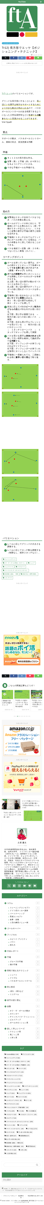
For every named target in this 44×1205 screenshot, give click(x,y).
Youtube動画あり (12, 1054)
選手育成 (31, 1146)
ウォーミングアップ (10, 559)
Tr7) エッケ (7, 94)
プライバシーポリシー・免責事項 (13, 1195)
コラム (22, 903)
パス (21, 1111)
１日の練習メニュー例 (24, 922)
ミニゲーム (24, 994)
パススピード (21, 566)
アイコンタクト (28, 1054)
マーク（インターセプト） (14, 1128)
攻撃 (22, 1006)
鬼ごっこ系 (24, 1034)
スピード (10, 1096)
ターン (28, 1100)
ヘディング (23, 1125)
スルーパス (22, 1096)
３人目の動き (11, 1153)
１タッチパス (8, 577)
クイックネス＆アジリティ (14, 1072)
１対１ (23, 1150)
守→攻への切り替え (25, 1132)
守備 (22, 957)
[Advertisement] (22, 81)
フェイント (10, 1125)
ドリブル (24, 978)
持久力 (24, 945)
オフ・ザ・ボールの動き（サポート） (14, 563)
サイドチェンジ (11, 1089)
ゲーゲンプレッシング (13, 1079)
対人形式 (22, 987)
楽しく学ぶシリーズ (22, 1029)
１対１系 (24, 1038)
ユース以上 (32, 1128)
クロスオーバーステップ (14, 1075)
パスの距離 (32, 1111)
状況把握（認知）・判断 (11, 574)
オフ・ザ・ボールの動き (24, 1011)
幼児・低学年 (11, 1135)
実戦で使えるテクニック (22, 970)
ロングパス (10, 1132)
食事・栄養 (24, 920)
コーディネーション (31, 1086)
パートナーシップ (24, 914)
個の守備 (24, 964)
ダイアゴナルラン (12, 1104)
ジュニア (32, 563)
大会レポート (22, 951)
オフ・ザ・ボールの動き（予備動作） (18, 1065)
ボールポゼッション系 (24, 1023)
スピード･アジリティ (24, 939)
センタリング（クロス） (14, 1100)
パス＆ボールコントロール (10, 43)
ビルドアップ (24, 1020)
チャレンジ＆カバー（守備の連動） (17, 1107)
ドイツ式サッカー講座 (24, 910)
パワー (24, 942)
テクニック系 (24, 1032)
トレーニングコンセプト (24, 908)
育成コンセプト (24, 916)
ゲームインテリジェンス (14, 1082)
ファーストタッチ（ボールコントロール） (16, 570)
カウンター (24, 1014)
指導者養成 (24, 1135)
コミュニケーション (13, 1086)
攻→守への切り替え (13, 1139)
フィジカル (22, 935)
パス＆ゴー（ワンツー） (28, 1114)
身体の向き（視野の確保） (29, 574)
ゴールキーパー (22, 928)
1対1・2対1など (24, 991)
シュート (24, 975)
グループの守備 (24, 962)
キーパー (22, 1068)
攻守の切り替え (22, 1000)
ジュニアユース (8, 566)
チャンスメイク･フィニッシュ (24, 1017)
